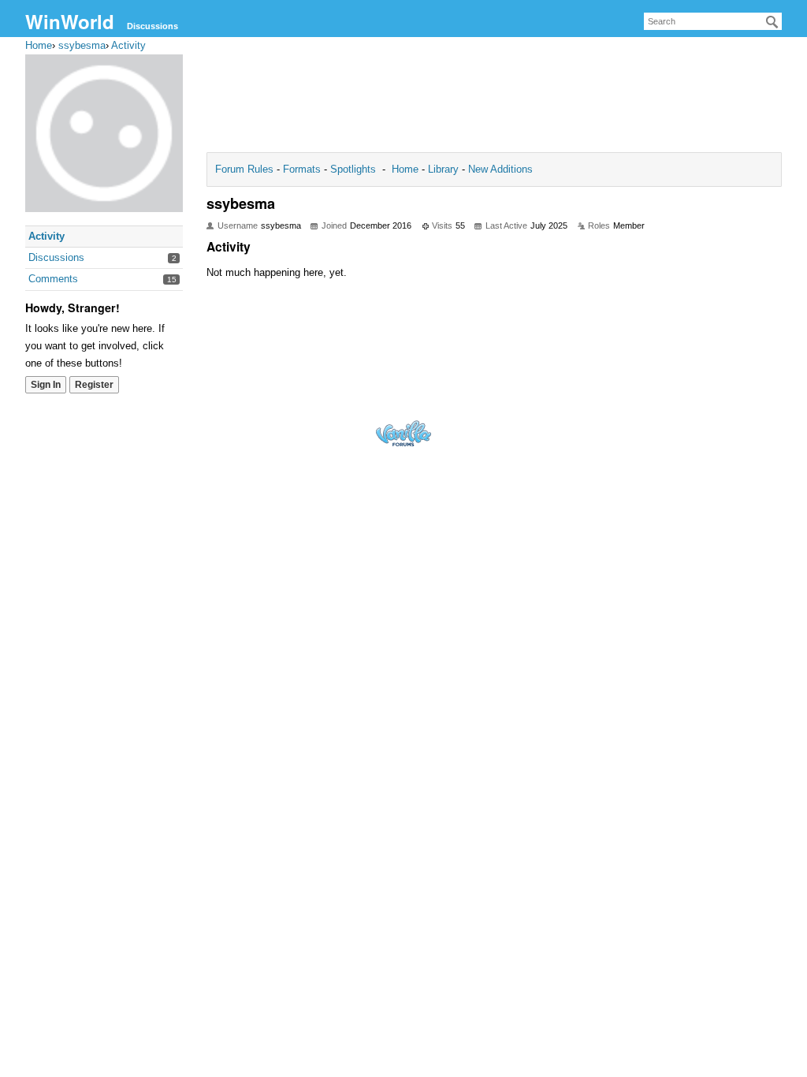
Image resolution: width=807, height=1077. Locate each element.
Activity (46, 236)
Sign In (46, 384)
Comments (53, 279)
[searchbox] (713, 21)
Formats (302, 169)
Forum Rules (246, 169)
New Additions (499, 169)
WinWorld (69, 21)
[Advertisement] (494, 99)
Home (407, 169)
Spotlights (353, 169)
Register (94, 384)
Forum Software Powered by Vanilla (403, 433)
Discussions (152, 26)
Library (443, 169)
